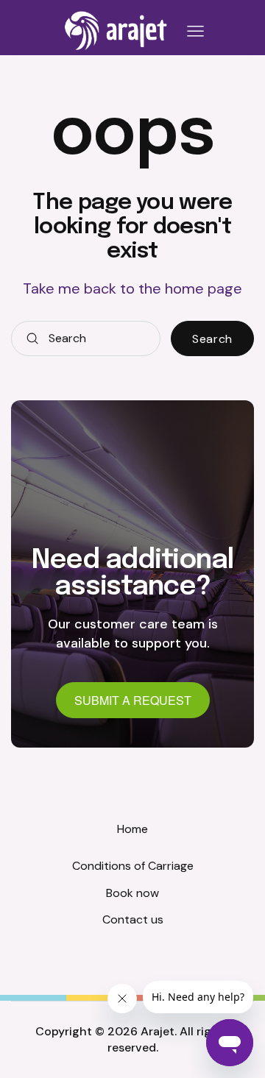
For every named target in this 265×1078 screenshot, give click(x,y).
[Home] (116, 31)
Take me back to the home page (132, 288)
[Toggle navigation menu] (193, 31)
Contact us (132, 919)
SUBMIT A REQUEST (132, 700)
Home (132, 829)
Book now (132, 893)
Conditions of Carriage (133, 865)
